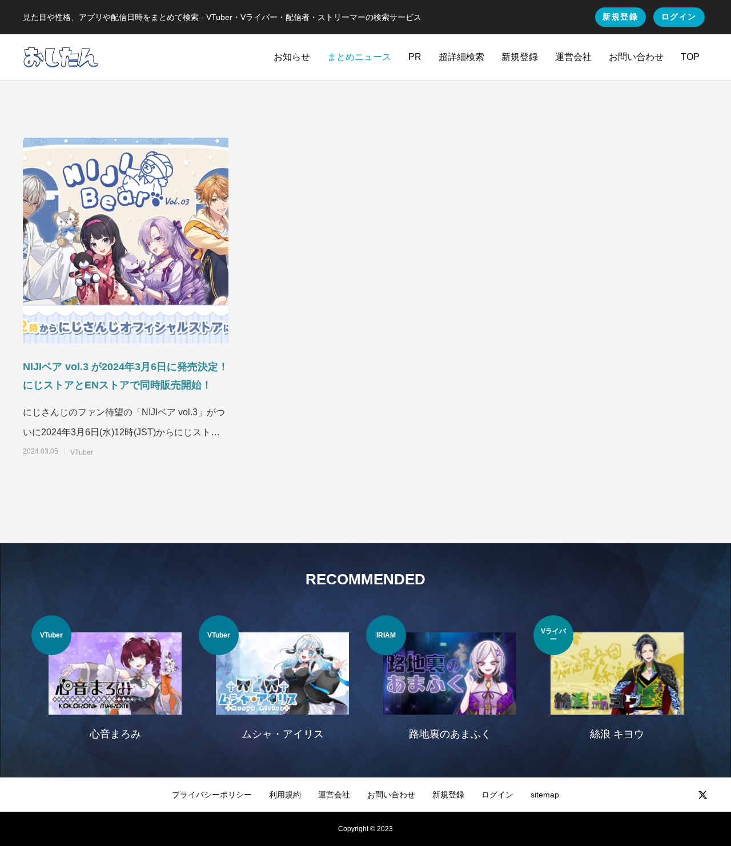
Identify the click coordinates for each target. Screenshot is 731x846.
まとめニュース (359, 57)
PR (414, 57)
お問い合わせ (636, 57)
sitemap (545, 794)
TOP (690, 57)
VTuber (81, 452)
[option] (115, 685)
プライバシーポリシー (212, 794)
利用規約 (285, 794)
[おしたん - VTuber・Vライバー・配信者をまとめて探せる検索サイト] (61, 57)
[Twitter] (702, 794)
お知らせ (292, 57)
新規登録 (620, 16)
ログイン (679, 16)
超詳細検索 (461, 57)
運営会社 (573, 57)
